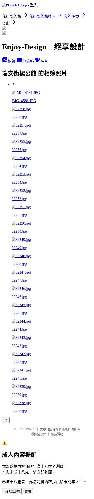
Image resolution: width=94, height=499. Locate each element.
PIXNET (29, 429)
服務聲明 (57, 434)
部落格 (28, 61)
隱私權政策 (38, 434)
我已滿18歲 (12, 491)
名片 (44, 61)
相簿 (12, 61)
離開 (28, 491)
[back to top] (6, 420)
